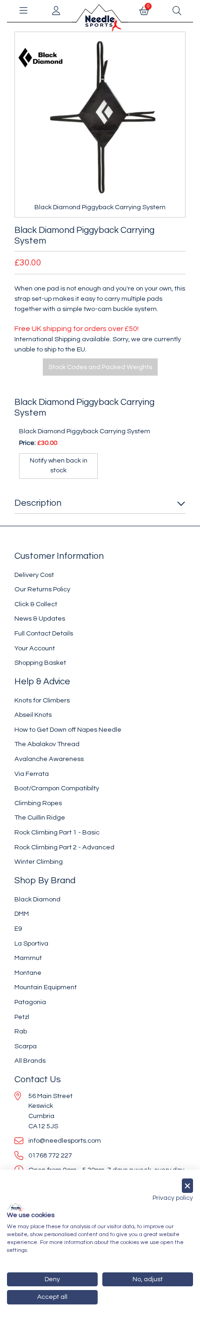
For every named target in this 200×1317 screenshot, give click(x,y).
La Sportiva (31, 943)
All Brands (30, 1060)
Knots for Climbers (42, 700)
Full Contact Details (43, 633)
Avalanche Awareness (49, 758)
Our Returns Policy (42, 589)
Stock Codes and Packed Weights (100, 367)
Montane (27, 972)
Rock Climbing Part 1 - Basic (57, 832)
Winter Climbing (38, 861)
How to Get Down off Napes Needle (67, 729)
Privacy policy (173, 1198)
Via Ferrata (31, 773)
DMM (21, 913)
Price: (27, 442)
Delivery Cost (34, 574)
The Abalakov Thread (47, 744)
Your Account (34, 648)
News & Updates (39, 618)
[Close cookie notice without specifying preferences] (187, 1185)
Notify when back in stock (58, 465)
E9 (18, 928)
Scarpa (25, 1046)
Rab (20, 1031)
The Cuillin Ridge (39, 817)
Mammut (28, 957)
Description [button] (37, 503)
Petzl (21, 1016)
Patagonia (30, 1002)
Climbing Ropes (38, 803)
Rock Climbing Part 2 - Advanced (64, 847)
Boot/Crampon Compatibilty (56, 788)
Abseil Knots (33, 714)
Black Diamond (37, 899)
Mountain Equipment (45, 987)
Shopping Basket (40, 662)
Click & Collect (35, 604)
